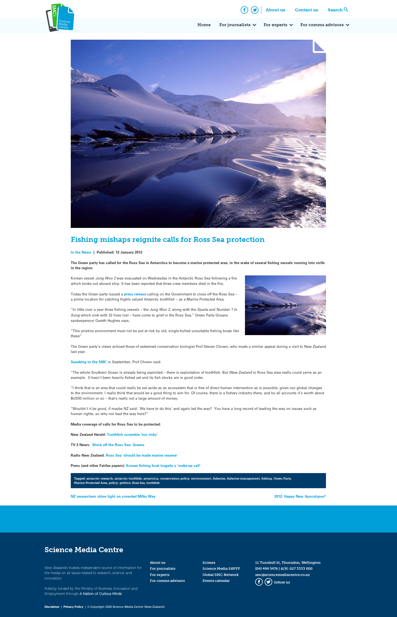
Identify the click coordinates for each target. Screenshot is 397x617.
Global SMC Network (221, 575)
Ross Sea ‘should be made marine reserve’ (142, 455)
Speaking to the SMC (89, 361)
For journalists (235, 24)
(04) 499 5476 (266, 569)
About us (275, 9)
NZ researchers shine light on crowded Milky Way (113, 496)
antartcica (150, 478)
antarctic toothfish (128, 478)
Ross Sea (138, 483)
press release (134, 294)
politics (125, 483)
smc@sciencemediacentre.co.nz (282, 575)
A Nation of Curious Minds (101, 594)
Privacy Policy (73, 607)
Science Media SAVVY (221, 569)
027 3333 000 (301, 569)
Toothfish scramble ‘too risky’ (132, 434)
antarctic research (99, 478)
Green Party (282, 478)
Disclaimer (52, 607)
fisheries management (243, 478)
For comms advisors (322, 24)
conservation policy (175, 478)
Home (204, 24)
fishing (266, 478)
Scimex (209, 563)
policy (113, 483)
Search (335, 9)
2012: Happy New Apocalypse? (300, 496)
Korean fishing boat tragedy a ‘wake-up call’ (163, 465)
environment (201, 478)
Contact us (306, 9)
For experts (275, 24)
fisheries (219, 478)
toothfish (153, 483)
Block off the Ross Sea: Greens (118, 444)
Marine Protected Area (90, 483)
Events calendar (216, 581)
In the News (81, 252)
